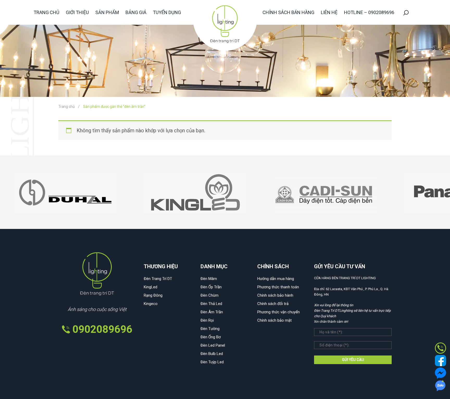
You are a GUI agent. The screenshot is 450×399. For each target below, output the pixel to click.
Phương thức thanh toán (278, 287)
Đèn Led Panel (213, 345)
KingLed (150, 287)
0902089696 (102, 329)
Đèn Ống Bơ (211, 337)
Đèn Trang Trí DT (158, 278)
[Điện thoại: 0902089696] (440, 348)
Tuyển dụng (167, 12)
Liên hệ (329, 12)
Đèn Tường (210, 328)
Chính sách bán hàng (288, 12)
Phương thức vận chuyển (278, 312)
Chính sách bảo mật (274, 320)
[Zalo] (440, 385)
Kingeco (151, 303)
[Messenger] (440, 373)
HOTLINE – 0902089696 (369, 12)
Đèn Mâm (209, 278)
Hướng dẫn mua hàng (275, 278)
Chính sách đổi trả (273, 303)
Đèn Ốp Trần (211, 287)
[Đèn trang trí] (225, 25)
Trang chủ (46, 12)
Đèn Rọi (207, 320)
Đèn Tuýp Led (212, 362)
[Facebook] (440, 360)
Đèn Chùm (209, 295)
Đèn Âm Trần (212, 312)
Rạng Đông (153, 295)
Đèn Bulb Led (212, 353)
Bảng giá (136, 12)
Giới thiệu (77, 12)
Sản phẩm (107, 12)
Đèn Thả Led (211, 303)
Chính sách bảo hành (275, 295)
